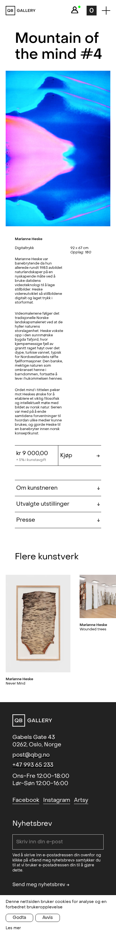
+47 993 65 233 (32, 765)
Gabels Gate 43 (33, 737)
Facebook (25, 800)
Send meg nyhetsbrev (41, 885)
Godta (19, 917)
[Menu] (106, 10)
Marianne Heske (28, 239)
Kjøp (80, 455)
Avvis (47, 917)
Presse (58, 520)
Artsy (81, 800)
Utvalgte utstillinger (58, 504)
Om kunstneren (58, 488)
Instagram (56, 800)
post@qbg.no (31, 755)
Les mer (13, 928)
